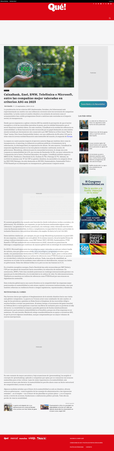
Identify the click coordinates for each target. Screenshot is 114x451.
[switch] (79, 225)
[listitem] (57, 221)
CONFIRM (44, 251)
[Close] (88, 197)
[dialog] (57, 225)
